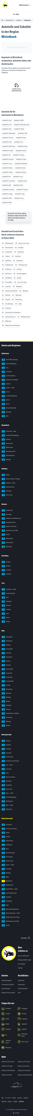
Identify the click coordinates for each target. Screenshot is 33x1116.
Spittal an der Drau (9, 526)
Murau (6, 404)
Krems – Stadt (8, 865)
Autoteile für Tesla (7, 142)
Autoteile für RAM (7, 198)
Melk (6, 877)
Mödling (7, 873)
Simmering (7, 717)
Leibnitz (7, 384)
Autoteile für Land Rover (8, 181)
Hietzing (7, 665)
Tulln (6, 905)
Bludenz (7, 566)
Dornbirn (7, 570)
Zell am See (7, 495)
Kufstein (7, 605)
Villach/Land (8, 543)
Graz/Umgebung (9, 376)
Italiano (10, 1101)
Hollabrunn (7, 845)
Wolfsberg (7, 547)
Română (3, 1101)
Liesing (6, 685)
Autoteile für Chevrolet (8, 189)
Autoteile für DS (6, 155)
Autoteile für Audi (6, 120)
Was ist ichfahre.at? (23, 956)
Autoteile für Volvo (18, 185)
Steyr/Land (7, 789)
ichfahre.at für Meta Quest (25, 1075)
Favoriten (7, 653)
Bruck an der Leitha (10, 829)
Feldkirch (7, 574)
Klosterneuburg (9, 853)
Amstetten (7, 825)
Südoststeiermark (9, 408)
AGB (19, 993)
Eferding (7, 745)
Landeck (7, 609)
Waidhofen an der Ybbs (11, 921)
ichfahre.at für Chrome (7, 1062)
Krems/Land (8, 861)
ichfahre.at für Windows (8, 1070)
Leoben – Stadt (8, 388)
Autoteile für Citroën (21, 151)
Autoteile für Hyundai (7, 159)
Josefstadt (7, 673)
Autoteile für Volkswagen (8, 133)
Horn (6, 849)
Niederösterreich (9, 20)
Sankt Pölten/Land (9, 893)
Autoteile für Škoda (19, 129)
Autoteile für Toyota (21, 159)
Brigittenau (7, 641)
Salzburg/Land (8, 487)
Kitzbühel (7, 601)
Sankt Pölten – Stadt (10, 889)
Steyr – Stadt (8, 793)
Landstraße (7, 677)
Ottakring (7, 705)
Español (25, 1098)
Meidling (7, 697)
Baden (6, 833)
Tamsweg (7, 491)
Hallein (6, 475)
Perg (6, 773)
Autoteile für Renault (7, 151)
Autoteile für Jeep (19, 194)
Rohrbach (7, 781)
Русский (8, 1098)
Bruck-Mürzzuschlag (10, 360)
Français (19, 1098)
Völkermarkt (8, 538)
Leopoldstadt (8, 681)
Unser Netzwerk (5, 989)
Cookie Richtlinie (23, 989)
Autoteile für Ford (6, 125)
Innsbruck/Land (9, 593)
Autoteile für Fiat (18, 142)
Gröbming (7, 372)
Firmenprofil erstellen (7, 985)
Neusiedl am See (9, 451)
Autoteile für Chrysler (22, 189)
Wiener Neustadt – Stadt (11, 913)
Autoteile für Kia (6, 177)
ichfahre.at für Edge (7, 1066)
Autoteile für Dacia (22, 146)
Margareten (8, 689)
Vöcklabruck (8, 801)
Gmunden (7, 753)
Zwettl (6, 925)
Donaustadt (8, 649)
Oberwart (7, 459)
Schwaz (6, 622)
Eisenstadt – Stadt (9, 431)
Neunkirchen (8, 885)
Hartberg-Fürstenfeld (10, 380)
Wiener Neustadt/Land (11, 909)
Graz (6, 368)
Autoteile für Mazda (20, 172)
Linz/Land (7, 769)
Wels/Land (7, 809)
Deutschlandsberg (9, 364)
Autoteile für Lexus (7, 164)
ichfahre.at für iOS (6, 1075)
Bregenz (7, 562)
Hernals (6, 661)
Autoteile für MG (6, 185)
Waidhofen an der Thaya (11, 917)
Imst (6, 597)
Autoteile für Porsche (7, 138)
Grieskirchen (8, 757)
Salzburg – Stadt (9, 483)
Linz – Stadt (8, 765)
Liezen (6, 392)
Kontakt (20, 968)
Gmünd (6, 837)
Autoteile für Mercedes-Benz (21, 125)
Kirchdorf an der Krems (11, 761)
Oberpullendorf (9, 455)
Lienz (6, 613)
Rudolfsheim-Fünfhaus (11, 713)
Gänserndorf (8, 841)
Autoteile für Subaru (7, 172)
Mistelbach (18, 20)
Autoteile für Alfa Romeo (8, 146)
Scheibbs (7, 897)
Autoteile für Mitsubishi (21, 164)
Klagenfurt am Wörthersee (12, 518)
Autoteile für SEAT (22, 133)
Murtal (6, 400)
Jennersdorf (8, 443)
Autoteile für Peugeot (18, 155)
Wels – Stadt (8, 805)
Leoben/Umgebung (10, 396)
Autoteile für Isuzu (18, 177)
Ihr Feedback (21, 964)
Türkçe (14, 1098)
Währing (7, 721)
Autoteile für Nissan (7, 168)
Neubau (6, 701)
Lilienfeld (7, 869)
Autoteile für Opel (6, 129)
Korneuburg (8, 857)
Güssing (7, 439)
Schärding (7, 785)
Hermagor (7, 514)
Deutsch (21, 1101)
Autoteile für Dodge (7, 194)
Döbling (7, 645)
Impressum (21, 980)
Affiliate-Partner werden (8, 993)
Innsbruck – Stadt (9, 589)
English (15, 1101)
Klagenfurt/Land (9, 522)
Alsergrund (7, 637)
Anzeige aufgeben (6, 980)
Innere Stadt (8, 669)
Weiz (6, 416)
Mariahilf (7, 693)
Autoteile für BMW (19, 120)
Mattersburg (8, 447)
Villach (6, 534)
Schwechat (7, 901)
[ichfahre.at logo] (5, 5)
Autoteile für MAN (7, 202)
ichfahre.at (12, 1109)
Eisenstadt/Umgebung (11, 435)
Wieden (6, 725)
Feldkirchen (8, 510)
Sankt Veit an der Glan (10, 530)
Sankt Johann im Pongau (11, 479)
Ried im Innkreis (9, 777)
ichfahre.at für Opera (23, 1066)
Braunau (7, 741)
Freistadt (7, 749)
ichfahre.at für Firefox (24, 1062)
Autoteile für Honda (20, 168)
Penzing (7, 709)
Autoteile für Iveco (19, 198)
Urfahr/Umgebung (9, 797)
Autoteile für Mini (22, 181)
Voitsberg (7, 412)
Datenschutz (21, 985)
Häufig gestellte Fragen (24, 960)
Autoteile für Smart (21, 138)
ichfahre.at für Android (24, 1070)
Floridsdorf (7, 657)
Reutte (6, 618)
